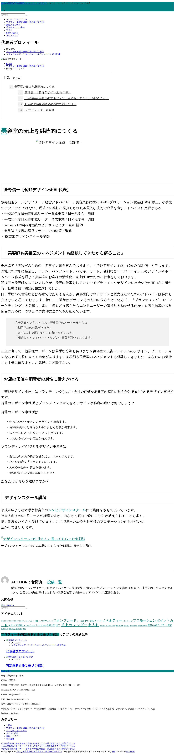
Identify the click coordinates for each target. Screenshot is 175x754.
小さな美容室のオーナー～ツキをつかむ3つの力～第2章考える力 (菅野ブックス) (38, 746)
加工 (58, 625)
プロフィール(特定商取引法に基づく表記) (25, 22)
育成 (17, 629)
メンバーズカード (33, 625)
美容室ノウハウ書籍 (15, 27)
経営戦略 (56, 54)
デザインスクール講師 (36, 110)
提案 (113, 625)
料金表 (121, 625)
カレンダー (41, 620)
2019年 (11, 621)
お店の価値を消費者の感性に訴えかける (47, 104)
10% (2, 621)
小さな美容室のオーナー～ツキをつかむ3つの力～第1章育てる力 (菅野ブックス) (38, 743)
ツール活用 (80, 621)
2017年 (6, 621)
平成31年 (109, 625)
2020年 (16, 621)
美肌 (169, 625)
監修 (139, 625)
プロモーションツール (16, 19)
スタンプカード (65, 620)
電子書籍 (10, 739)
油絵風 (135, 625)
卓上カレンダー (74, 625)
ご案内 (9, 725)
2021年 (21, 621)
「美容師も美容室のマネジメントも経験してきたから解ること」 (64, 98)
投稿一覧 (54, 582)
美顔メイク (12, 629)
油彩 (131, 625)
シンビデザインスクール (67, 510)
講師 (20, 629)
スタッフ (50, 621)
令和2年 (51, 625)
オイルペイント (29, 621)
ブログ (9, 30)
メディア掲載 (15, 625)
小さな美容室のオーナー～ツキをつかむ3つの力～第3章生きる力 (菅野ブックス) (38, 749)
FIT (113, 751)
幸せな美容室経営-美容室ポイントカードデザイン (39, 751)
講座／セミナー (13, 25)
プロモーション (29, 54)
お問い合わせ (12, 33)
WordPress (130, 751)
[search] (26, 15)
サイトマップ (12, 35)
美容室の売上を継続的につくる (32, 86)
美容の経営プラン (157, 625)
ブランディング (13, 54)
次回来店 (126, 625)
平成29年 (103, 625)
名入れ (93, 625)
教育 (117, 625)
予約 (44, 625)
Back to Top (6, 671)
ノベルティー (112, 620)
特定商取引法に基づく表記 (24, 665)
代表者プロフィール (20, 651)
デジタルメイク (93, 620)
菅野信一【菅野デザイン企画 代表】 (45, 92)
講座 (24, 629)
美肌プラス (4, 629)
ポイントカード (44, 54)
